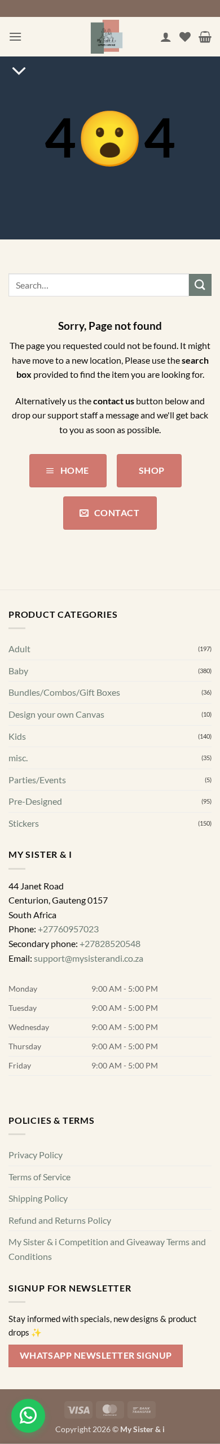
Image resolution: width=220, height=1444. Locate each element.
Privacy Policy (35, 1154)
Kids (17, 735)
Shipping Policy (38, 1198)
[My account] (165, 36)
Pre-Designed (35, 801)
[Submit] (200, 285)
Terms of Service (39, 1176)
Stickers (23, 823)
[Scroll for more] (19, 71)
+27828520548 (110, 943)
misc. (18, 757)
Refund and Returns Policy (59, 1220)
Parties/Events (37, 779)
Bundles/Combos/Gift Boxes (64, 692)
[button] (15, 36)
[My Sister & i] (106, 36)
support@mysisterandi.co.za (88, 957)
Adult (19, 648)
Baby (18, 670)
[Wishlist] (185, 36)
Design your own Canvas (56, 714)
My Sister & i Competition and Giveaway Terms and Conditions (107, 1249)
